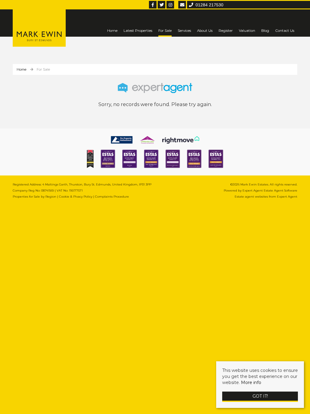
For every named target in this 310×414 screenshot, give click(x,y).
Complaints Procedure (112, 196)
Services (184, 30)
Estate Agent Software (280, 190)
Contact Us (284, 30)
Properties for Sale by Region (34, 196)
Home (112, 30)
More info (251, 382)
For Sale (165, 30)
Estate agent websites (251, 196)
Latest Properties (138, 30)
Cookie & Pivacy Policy (75, 196)
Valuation (247, 30)
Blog (265, 30)
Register (226, 30)
